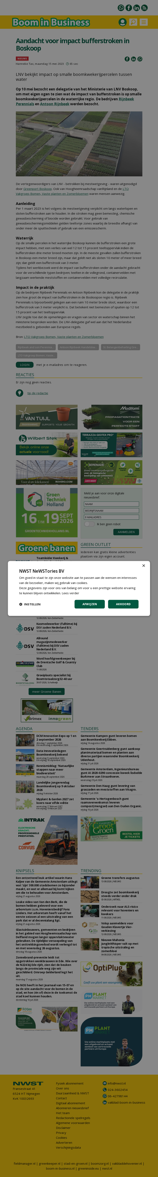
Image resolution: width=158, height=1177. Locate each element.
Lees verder (70, 593)
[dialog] (79, 588)
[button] (30, 604)
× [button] (143, 565)
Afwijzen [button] (89, 604)
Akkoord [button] (123, 604)
